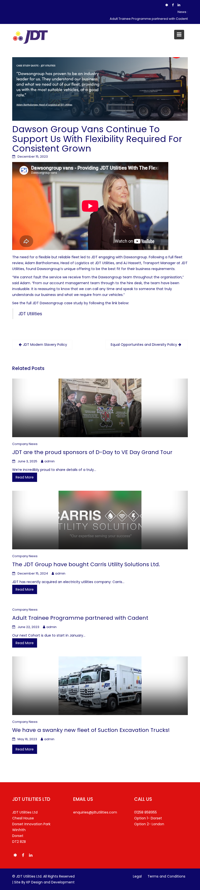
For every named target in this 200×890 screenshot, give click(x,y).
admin (49, 461)
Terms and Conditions (166, 876)
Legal (137, 876)
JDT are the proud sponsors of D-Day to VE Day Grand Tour (92, 452)
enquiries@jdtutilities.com (95, 812)
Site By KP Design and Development (44, 882)
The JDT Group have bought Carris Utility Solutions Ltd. (86, 564)
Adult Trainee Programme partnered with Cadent (149, 18)
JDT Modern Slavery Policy (45, 344)
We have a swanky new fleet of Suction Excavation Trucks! (91, 730)
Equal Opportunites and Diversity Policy (144, 344)
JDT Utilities (30, 314)
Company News (25, 444)
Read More (25, 477)
